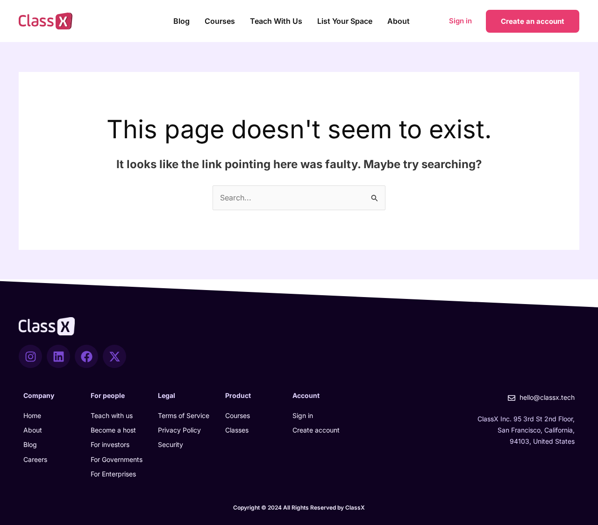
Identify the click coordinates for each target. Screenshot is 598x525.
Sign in (460, 20)
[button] (532, 21)
